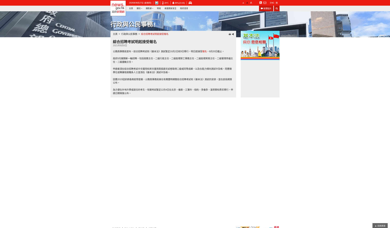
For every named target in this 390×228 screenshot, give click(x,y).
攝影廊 (149, 8)
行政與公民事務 (129, 34)
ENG (272, 3)
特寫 (159, 8)
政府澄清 (184, 8)
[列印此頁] (230, 34)
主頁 (131, 8)
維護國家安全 (170, 8)
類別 (139, 8)
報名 (204, 51)
